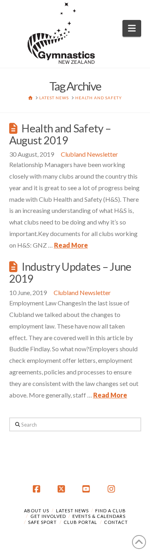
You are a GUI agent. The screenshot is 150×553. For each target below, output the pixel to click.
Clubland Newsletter (89, 154)
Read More (71, 245)
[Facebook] (37, 489)
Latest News (72, 510)
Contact (116, 522)
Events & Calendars (99, 516)
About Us (36, 510)
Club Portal (80, 522)
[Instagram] (112, 489)
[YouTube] (87, 489)
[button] (131, 28)
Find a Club (110, 510)
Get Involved (48, 516)
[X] (62, 489)
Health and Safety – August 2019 (60, 134)
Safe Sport (42, 522)
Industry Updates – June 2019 (70, 272)
